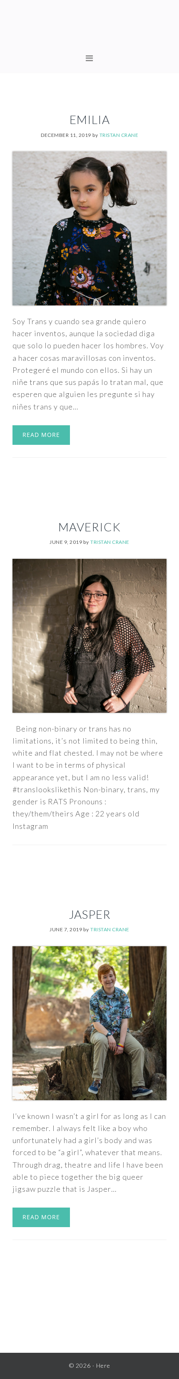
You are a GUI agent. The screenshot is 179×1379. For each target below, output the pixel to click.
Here (89, 29)
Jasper (90, 914)
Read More (41, 435)
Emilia (90, 119)
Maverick (89, 527)
